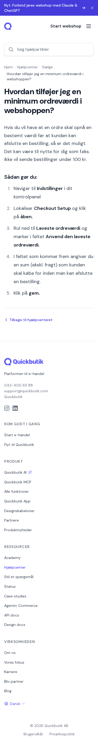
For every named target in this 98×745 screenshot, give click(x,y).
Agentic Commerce (21, 605)
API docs (11, 615)
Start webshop (65, 26)
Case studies (15, 596)
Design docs (14, 624)
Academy (12, 557)
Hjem (8, 67)
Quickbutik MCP (17, 482)
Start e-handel (17, 435)
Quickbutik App (17, 501)
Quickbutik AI (15, 472)
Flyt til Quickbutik (19, 444)
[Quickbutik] (8, 26)
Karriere (10, 671)
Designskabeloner (19, 510)
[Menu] (88, 26)
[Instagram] (6, 408)
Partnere (11, 520)
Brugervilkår (33, 734)
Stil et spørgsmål (18, 576)
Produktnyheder (18, 530)
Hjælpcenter (27, 67)
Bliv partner (14, 681)
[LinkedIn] (15, 408)
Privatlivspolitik (62, 734)
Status (10, 586)
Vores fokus (14, 662)
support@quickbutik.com (26, 391)
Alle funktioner (16, 491)
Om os (10, 652)
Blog (7, 690)
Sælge (47, 67)
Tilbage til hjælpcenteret (31, 319)
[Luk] (92, 8)
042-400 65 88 (18, 385)
